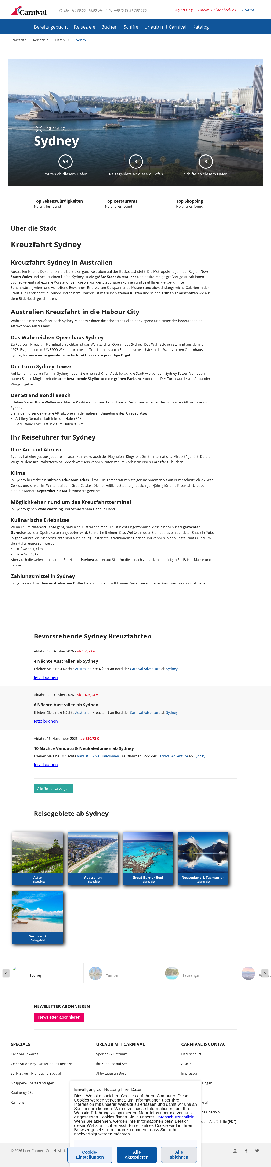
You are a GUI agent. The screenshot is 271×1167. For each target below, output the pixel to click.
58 (65, 161)
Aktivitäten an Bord (111, 1073)
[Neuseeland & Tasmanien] (203, 852)
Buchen (109, 27)
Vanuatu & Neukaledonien (98, 756)
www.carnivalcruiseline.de (29, 10)
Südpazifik (38, 936)
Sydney (172, 668)
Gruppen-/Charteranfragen (32, 1083)
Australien (83, 668)
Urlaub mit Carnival (165, 27)
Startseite (18, 40)
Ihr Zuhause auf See (112, 1063)
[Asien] (37, 852)
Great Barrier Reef (148, 877)
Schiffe (131, 27)
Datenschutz (191, 1054)
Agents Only (184, 10)
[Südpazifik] (37, 911)
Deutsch (248, 10)
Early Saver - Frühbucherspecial (36, 1073)
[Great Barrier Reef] (148, 852)
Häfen (60, 40)
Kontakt (187, 1092)
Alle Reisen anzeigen (53, 788)
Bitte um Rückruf (194, 1102)
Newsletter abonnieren (59, 1017)
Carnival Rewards (24, 1054)
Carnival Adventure (145, 668)
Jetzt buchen (46, 677)
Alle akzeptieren (136, 1154)
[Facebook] (246, 1150)
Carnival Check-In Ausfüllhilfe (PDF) (208, 1121)
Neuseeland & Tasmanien (203, 877)
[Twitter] (257, 1150)
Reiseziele (84, 27)
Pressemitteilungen (196, 1083)
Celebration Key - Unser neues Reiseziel (42, 1063)
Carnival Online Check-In (216, 10)
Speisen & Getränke (112, 1054)
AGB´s (186, 1063)
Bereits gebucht (51, 27)
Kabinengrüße (22, 1092)
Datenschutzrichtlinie (175, 1117)
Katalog (200, 27)
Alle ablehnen (179, 1154)
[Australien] (93, 852)
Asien (38, 877)
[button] (235, 1150)
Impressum (190, 1073)
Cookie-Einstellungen (90, 1154)
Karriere (17, 1102)
